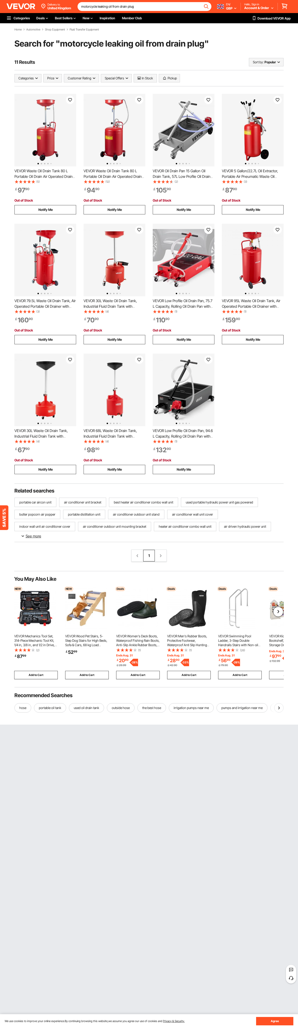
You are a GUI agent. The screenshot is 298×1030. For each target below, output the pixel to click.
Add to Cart (36, 675)
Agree (275, 1021)
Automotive (33, 29)
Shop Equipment (55, 29)
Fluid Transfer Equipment (84, 29)
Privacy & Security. (174, 1021)
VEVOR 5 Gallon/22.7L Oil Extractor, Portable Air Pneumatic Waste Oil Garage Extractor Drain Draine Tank (250, 176)
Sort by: (258, 62)
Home (18, 29)
